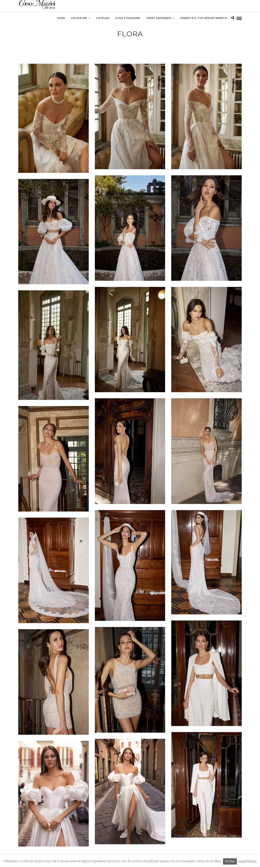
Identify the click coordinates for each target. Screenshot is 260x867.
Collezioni (79, 18)
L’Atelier (102, 18)
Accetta (229, 861)
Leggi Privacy (247, 861)
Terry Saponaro (158, 18)
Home (61, 18)
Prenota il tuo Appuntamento (203, 18)
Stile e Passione (127, 18)
